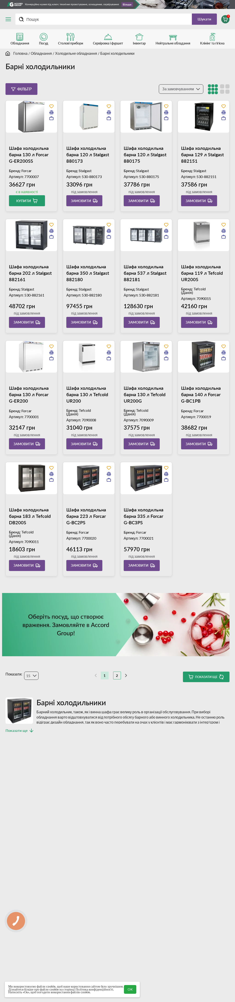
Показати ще (206, 677)
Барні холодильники (117, 53)
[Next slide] (39, 136)
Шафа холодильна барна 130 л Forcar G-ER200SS (29, 154)
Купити (23, 201)
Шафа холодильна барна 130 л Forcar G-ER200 (29, 394)
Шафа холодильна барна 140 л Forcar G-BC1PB (201, 394)
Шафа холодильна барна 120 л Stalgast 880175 (145, 154)
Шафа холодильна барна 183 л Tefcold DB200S (30, 516)
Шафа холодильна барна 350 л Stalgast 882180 (87, 273)
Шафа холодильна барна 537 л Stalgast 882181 (145, 273)
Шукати (204, 19)
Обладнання (41, 53)
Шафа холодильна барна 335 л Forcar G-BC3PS (143, 516)
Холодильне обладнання (76, 53)
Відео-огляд (54, 173)
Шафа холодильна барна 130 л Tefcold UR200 (87, 394)
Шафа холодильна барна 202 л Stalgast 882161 (30, 273)
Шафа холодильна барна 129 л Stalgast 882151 (202, 154)
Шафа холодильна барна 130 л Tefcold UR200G (144, 394)
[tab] (31, 136)
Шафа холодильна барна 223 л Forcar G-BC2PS (86, 516)
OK (130, 989)
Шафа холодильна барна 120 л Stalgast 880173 (87, 154)
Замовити (81, 201)
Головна (20, 53)
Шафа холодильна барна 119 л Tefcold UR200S (202, 273)
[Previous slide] (24, 136)
